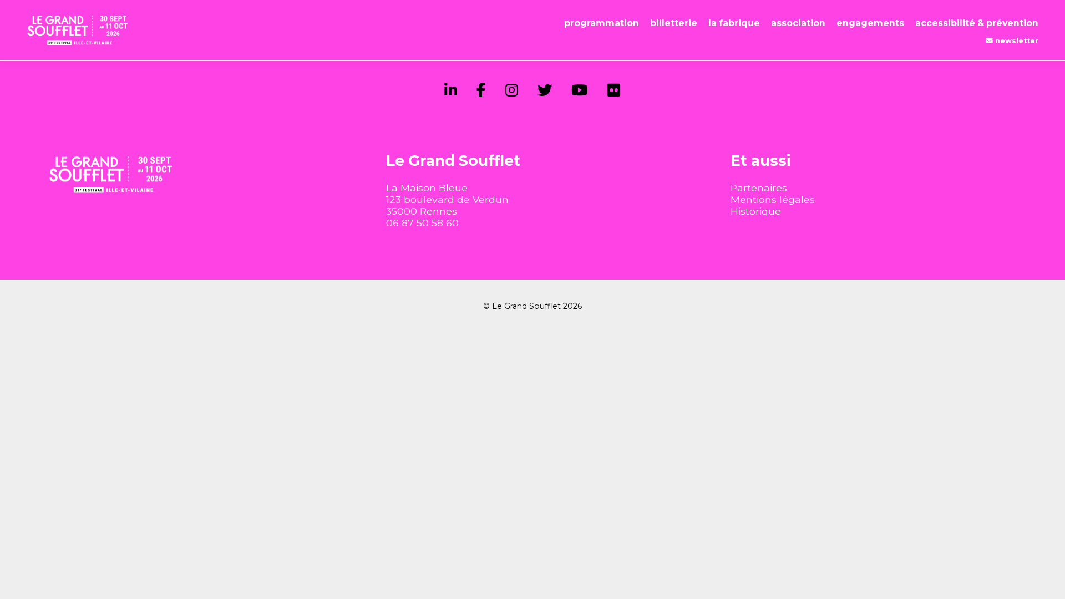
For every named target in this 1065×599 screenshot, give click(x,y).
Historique (756, 211)
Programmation (601, 23)
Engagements (870, 23)
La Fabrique (734, 23)
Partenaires (759, 188)
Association (798, 23)
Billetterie (673, 23)
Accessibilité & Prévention (976, 23)
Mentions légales (773, 199)
